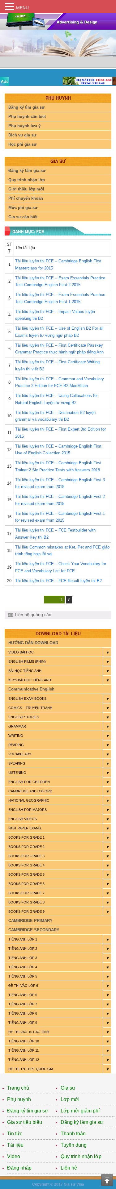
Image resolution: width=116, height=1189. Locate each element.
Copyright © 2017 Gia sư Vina (58, 1184)
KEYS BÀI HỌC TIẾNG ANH (29, 680)
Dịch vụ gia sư (22, 135)
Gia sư (68, 1088)
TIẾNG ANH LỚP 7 (22, 1004)
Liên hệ (69, 1167)
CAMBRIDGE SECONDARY (33, 930)
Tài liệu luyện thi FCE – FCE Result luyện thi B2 (58, 580)
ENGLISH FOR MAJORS (27, 809)
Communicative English (31, 689)
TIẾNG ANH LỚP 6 (22, 995)
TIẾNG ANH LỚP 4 (22, 967)
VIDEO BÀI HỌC (21, 652)
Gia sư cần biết (22, 217)
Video (13, 1156)
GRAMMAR (17, 726)
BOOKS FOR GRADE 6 (26, 884)
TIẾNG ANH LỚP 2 (22, 948)
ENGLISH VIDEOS (22, 819)
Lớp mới (70, 1099)
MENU (22, 7)
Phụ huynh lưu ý (24, 125)
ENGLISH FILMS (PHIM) (27, 661)
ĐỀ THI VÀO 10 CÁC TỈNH (28, 1032)
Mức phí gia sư (22, 207)
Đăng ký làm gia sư (26, 170)
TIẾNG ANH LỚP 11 (23, 1050)
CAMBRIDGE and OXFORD (30, 791)
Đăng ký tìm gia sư (26, 107)
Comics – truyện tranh (30, 708)
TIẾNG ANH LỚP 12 (23, 1060)
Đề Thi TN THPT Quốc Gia (30, 1069)
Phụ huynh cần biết (27, 116)
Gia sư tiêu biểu (24, 1122)
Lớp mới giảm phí (80, 1110)
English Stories (23, 717)
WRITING (15, 735)
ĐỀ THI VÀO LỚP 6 (23, 985)
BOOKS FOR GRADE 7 (26, 893)
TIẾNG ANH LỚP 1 (22, 939)
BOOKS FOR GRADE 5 (26, 874)
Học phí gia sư (22, 144)
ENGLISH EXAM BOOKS (27, 698)
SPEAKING (16, 763)
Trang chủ (18, 1088)
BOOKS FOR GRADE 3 (26, 856)
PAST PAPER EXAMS (24, 828)
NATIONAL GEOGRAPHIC (28, 800)
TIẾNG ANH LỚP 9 (22, 1022)
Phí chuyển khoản (25, 198)
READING (16, 745)
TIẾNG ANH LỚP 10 (23, 1041)
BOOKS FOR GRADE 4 (26, 865)
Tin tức (14, 1133)
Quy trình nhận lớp (26, 179)
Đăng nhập (19, 1167)
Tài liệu (15, 1145)
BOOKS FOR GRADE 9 (26, 911)
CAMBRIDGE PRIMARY (30, 920)
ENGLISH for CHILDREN (29, 782)
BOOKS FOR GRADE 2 (26, 847)
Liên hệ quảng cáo (33, 614)
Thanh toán (73, 1133)
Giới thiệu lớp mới (26, 189)
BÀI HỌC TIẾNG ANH (24, 671)
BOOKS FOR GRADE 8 (26, 902)
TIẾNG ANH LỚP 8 (22, 1013)
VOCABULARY (19, 754)
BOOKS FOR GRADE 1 (26, 837)
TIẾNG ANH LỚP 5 (22, 976)
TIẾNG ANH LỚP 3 (22, 958)
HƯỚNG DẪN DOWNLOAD (33, 642)
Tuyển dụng (74, 1145)
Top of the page (107, 1180)
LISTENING (17, 772)
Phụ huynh (19, 1099)
